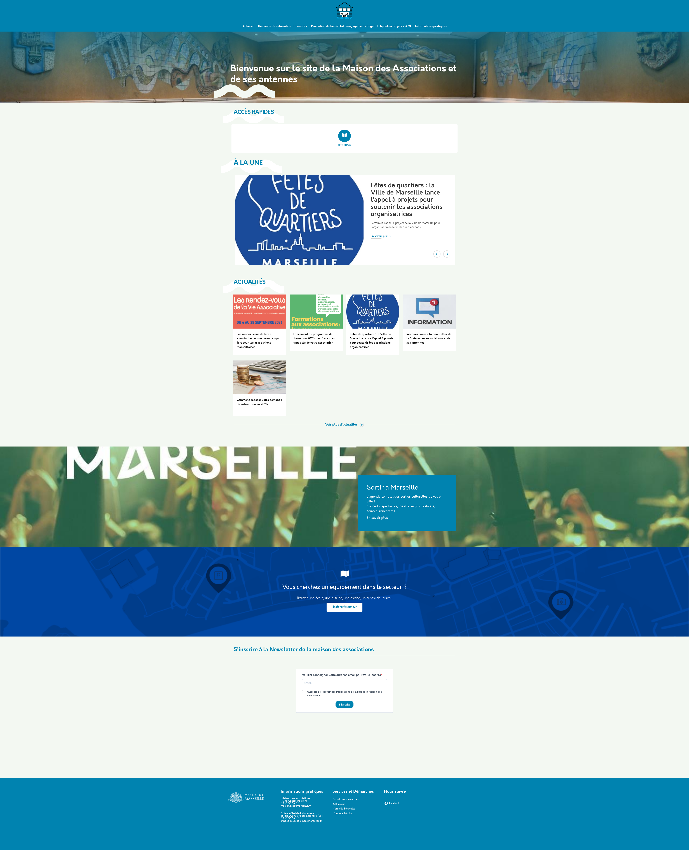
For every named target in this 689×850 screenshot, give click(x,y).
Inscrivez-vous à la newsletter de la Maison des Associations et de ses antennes (428, 338)
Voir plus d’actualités (341, 424)
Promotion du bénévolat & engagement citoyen (343, 26)
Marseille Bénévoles (344, 809)
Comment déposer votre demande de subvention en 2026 (406, 193)
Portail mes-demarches (346, 799)
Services (301, 26)
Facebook (394, 803)
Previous (436, 254)
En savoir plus (379, 222)
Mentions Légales (343, 814)
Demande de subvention (274, 26)
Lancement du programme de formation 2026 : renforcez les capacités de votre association (314, 338)
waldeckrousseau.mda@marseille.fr (301, 821)
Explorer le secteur (344, 607)
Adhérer (248, 26)
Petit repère (344, 145)
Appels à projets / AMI (395, 26)
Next (446, 254)
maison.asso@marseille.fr (296, 806)
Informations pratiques (431, 26)
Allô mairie (339, 804)
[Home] (344, 11)
